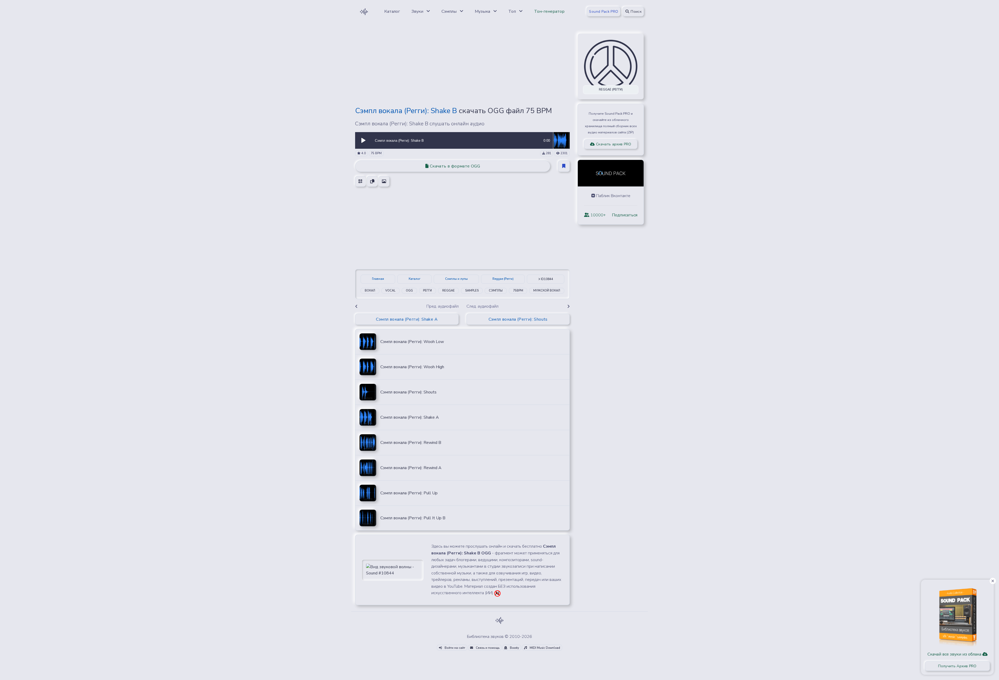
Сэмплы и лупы (456, 279)
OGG (409, 291)
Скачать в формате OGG (454, 166)
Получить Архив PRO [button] (957, 666)
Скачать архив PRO (613, 144)
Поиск (636, 11)
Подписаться (624, 215)
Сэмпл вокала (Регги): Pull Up (409, 493)
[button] (363, 140)
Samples (472, 291)
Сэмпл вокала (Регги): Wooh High (412, 367)
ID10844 (546, 279)
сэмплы (496, 291)
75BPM (518, 291)
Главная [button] (378, 279)
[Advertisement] (462, 65)
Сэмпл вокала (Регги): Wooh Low (412, 342)
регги (427, 291)
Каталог (414, 279)
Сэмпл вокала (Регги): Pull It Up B (412, 518)
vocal (390, 291)
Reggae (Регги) (503, 279)
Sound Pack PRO (603, 11)
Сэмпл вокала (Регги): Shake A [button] (407, 319)
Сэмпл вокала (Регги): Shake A (409, 417)
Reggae (448, 291)
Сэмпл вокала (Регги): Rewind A (410, 468)
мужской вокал (546, 291)
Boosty (514, 648)
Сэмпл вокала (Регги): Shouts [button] (518, 319)
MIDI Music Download (544, 648)
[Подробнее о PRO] (957, 615)
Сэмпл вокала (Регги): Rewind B (410, 442)
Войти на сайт (454, 648)
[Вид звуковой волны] (393, 570)
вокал (370, 291)
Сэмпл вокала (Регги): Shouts (408, 392)
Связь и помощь (487, 648)
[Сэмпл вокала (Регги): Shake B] (561, 140)
